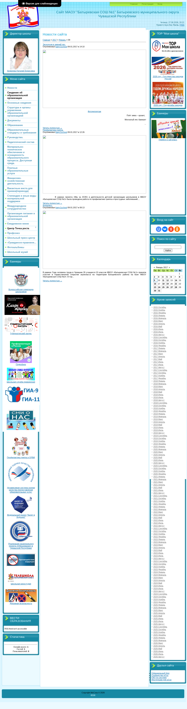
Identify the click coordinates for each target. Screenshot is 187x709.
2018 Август (158, 400)
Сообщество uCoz (160, 675)
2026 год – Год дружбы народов (168, 105)
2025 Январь (159, 605)
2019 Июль (158, 430)
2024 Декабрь (159, 602)
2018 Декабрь (159, 411)
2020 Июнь (158, 460)
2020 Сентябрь (160, 466)
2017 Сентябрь (160, 370)
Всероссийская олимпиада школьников (21, 290)
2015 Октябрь (159, 307)
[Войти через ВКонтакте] (165, 229)
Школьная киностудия (21, 584)
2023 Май (157, 550)
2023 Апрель (159, 547)
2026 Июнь (158, 651)
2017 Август (158, 367)
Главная (134, 4)
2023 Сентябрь (160, 561)
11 (163, 280)
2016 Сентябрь (160, 337)
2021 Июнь (158, 490)
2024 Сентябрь (160, 594)
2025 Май (157, 616)
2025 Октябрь (159, 629)
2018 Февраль (159, 384)
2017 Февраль (159, 351)
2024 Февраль (159, 575)
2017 (54, 40)
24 (159, 287)
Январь (62, 40)
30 (155, 291)
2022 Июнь (158, 520)
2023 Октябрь (159, 564)
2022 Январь (159, 506)
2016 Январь (159, 315)
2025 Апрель (159, 613)
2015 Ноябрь (159, 310)
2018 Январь (159, 381)
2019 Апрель (159, 422)
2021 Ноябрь (159, 501)
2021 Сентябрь (160, 496)
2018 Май (157, 392)
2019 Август (158, 433)
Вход (160, 4)
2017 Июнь (158, 362)
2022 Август (158, 526)
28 (176, 287)
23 (155, 287)
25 (163, 287)
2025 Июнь (158, 618)
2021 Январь (159, 476)
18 (163, 284)
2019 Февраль (159, 416)
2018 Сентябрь (160, 403)
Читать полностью (52, 128)
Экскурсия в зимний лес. (54, 44)
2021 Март (158, 482)
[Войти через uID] (158, 229)
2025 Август (158, 624)
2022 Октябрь (159, 531)
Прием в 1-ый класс (168, 140)
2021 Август (158, 493)
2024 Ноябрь (159, 599)
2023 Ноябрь (159, 567)
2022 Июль (158, 523)
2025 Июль (158, 621)
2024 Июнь (158, 586)
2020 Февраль (159, 449)
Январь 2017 (162, 267)
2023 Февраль (159, 542)
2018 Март (158, 386)
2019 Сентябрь (160, 436)
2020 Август (158, 463)
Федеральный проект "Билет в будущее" (21, 516)
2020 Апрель (159, 455)
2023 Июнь (158, 553)
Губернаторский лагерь (21, 333)
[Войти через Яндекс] (171, 229)
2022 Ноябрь (159, 534)
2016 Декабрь (159, 345)
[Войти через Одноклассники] (177, 229)
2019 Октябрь (159, 438)
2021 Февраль (159, 479)
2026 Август (158, 657)
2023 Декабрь (159, 569)
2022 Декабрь (159, 537)
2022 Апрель (159, 515)
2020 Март (158, 452)
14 (176, 280)
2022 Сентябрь (160, 528)
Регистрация (147, 4)
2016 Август (158, 334)
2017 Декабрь (159, 378)
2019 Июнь (158, 427)
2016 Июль (158, 332)
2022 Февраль (159, 509)
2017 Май (157, 359)
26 (167, 287)
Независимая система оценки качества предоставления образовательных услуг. (21, 490)
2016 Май (157, 326)
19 (167, 284)
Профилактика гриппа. (53, 130)
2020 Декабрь (159, 474)
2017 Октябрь (159, 373)
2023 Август (158, 558)
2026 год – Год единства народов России (168, 77)
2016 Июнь (158, 329)
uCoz (93, 695)
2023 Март (158, 545)
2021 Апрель (159, 485)
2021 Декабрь (159, 504)
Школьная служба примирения (21, 382)
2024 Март (158, 577)
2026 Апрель (159, 646)
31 (159, 291)
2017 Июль (158, 365)
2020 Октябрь (159, 468)
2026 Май (157, 648)
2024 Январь (159, 572)
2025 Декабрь (159, 635)
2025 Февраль (159, 608)
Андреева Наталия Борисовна (21, 71)
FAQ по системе (159, 677)
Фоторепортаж (94, 111)
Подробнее (21, 364)
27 (172, 287)
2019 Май (157, 425)
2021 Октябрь (159, 498)
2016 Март (158, 321)
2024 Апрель (159, 580)
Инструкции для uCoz (162, 680)
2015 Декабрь (159, 313)
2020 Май (157, 457)
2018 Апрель (159, 389)
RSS (182, 25)
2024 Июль (158, 588)
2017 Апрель (159, 356)
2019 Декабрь (159, 444)
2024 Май (157, 583)
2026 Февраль (159, 640)
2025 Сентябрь (160, 627)
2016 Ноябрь (159, 343)
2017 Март (158, 354)
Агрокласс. (48, 205)
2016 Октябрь (159, 340)
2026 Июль (158, 654)
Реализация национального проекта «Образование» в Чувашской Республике (21, 546)
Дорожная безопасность (21, 603)
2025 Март (158, 610)
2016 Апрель (159, 324)
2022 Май (157, 517)
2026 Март (158, 643)
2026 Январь (159, 638)
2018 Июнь (158, 395)
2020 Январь (159, 446)
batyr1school (61, 47)
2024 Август (158, 591)
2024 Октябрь (159, 597)
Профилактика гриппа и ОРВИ (21, 457)
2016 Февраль (159, 318)
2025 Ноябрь (159, 632)
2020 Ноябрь (159, 471)
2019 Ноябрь (159, 441)
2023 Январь (159, 539)
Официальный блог (161, 673)
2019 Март (158, 419)
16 (155, 284)
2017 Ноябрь (159, 375)
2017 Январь (159, 348)
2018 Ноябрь (159, 408)
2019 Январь (159, 414)
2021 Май (157, 487)
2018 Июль (158, 397)
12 (167, 280)
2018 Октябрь (159, 405)
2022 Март (158, 512)
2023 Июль (158, 556)
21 (176, 284)
